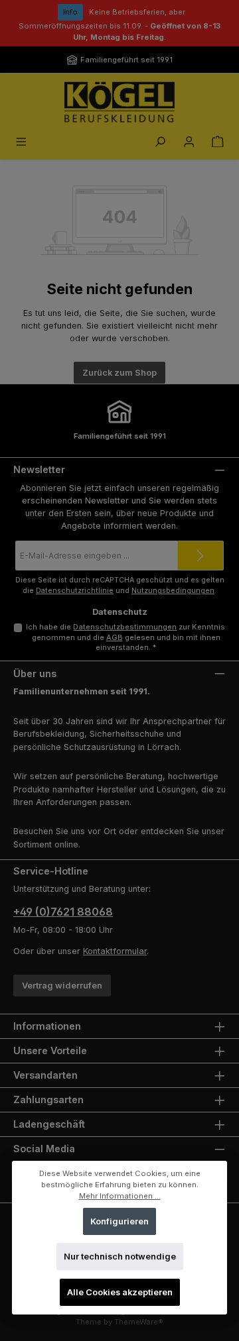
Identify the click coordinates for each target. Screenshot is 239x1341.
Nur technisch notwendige (120, 1257)
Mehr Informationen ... (120, 1196)
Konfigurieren (119, 1221)
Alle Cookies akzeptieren (120, 1292)
